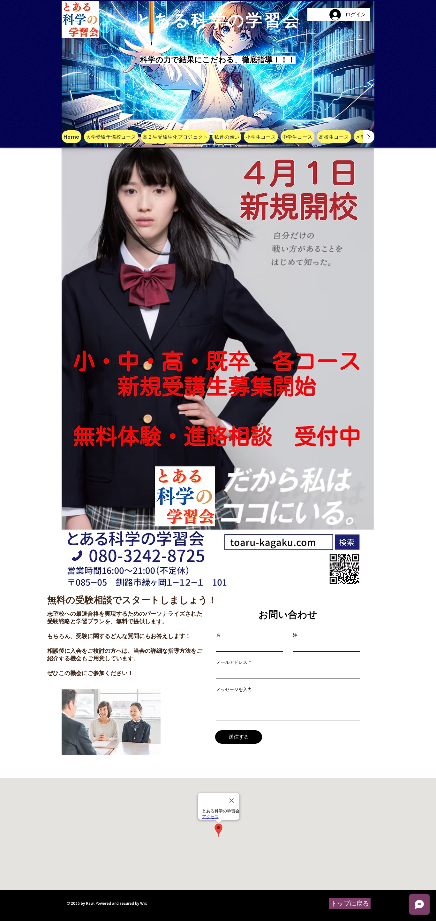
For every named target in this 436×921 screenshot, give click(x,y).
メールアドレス (231, 662)
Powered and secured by (121, 903)
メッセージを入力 (234, 689)
